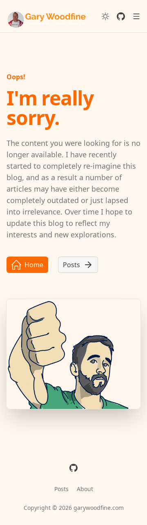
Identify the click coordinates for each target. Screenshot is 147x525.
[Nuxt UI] (47, 16)
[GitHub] (120, 16)
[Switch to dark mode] (105, 16)
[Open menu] (136, 16)
